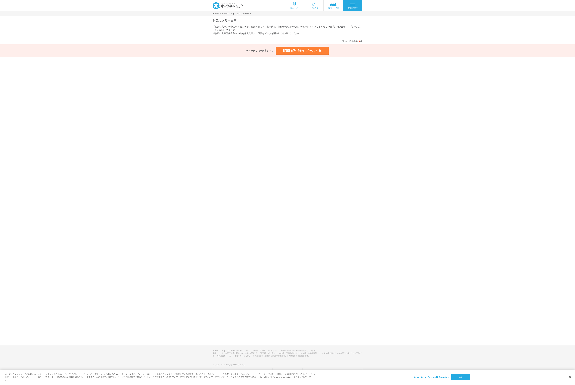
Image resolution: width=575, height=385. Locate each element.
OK (460, 377)
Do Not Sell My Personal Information (431, 377)
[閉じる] (570, 377)
